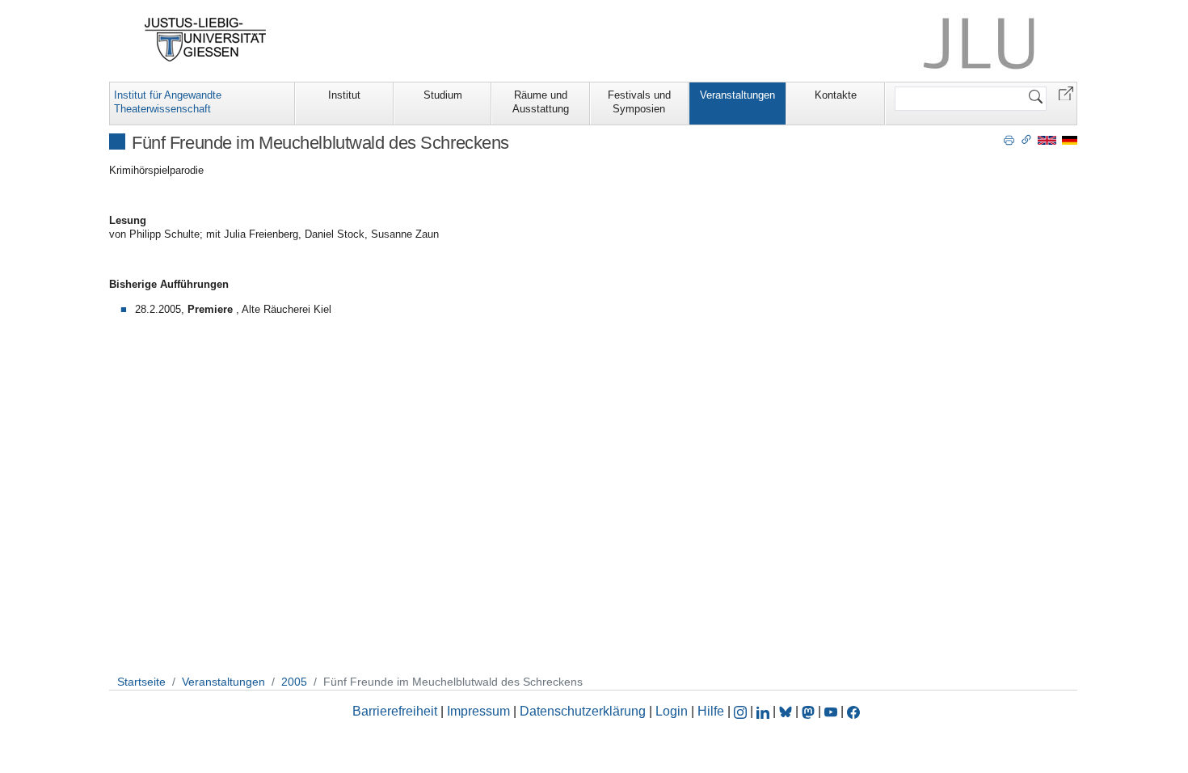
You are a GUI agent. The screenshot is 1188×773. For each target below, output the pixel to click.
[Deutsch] (1069, 139)
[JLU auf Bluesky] (787, 711)
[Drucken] (1009, 139)
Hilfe (710, 711)
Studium (442, 95)
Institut (344, 95)
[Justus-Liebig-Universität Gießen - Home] (205, 39)
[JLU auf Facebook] (853, 711)
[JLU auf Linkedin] (764, 711)
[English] (1047, 139)
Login (673, 711)
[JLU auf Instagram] (742, 711)
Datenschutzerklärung (583, 711)
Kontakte (836, 95)
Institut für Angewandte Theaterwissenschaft (167, 102)
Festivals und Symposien (639, 102)
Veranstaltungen (737, 95)
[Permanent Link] (1026, 139)
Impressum (478, 711)
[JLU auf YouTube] (830, 711)
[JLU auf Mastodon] (810, 711)
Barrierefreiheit (394, 711)
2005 (294, 681)
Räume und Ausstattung (540, 102)
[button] (1066, 93)
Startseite (141, 681)
